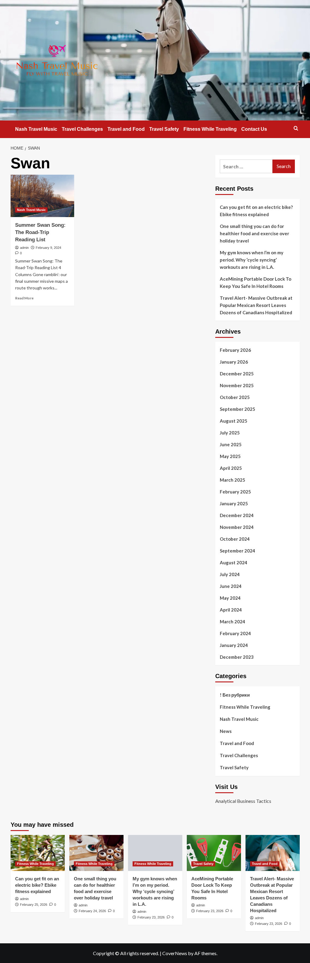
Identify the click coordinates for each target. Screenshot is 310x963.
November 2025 (237, 385)
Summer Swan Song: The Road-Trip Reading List (40, 232)
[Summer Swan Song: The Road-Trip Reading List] (42, 196)
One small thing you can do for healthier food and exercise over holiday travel (254, 233)
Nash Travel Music (36, 129)
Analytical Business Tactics (243, 801)
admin (24, 247)
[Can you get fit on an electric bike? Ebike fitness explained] (38, 853)
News (226, 731)
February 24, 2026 (92, 911)
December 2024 (237, 515)
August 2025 (233, 421)
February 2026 (235, 350)
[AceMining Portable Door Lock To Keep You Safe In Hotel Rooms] (214, 853)
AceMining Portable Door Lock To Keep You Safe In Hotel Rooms (255, 282)
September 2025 (237, 409)
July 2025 (230, 432)
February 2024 (235, 633)
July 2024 (230, 574)
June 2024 (231, 586)
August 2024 (233, 562)
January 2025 (234, 503)
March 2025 (232, 480)
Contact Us (254, 129)
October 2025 (235, 397)
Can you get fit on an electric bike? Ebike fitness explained (256, 210)
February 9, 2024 (48, 247)
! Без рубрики (235, 695)
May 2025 (230, 456)
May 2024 (230, 598)
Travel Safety (164, 129)
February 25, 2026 (33, 904)
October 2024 (235, 539)
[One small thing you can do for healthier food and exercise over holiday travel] (96, 853)
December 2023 (237, 657)
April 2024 (231, 609)
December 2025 (237, 373)
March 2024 (232, 621)
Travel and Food (126, 129)
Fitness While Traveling (210, 129)
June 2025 (231, 444)
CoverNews (174, 953)
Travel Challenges (82, 129)
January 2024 (234, 645)
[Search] (296, 128)
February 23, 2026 (151, 917)
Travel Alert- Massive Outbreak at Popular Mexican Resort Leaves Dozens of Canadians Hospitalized (256, 305)
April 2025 (231, 468)
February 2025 (235, 491)
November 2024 (237, 527)
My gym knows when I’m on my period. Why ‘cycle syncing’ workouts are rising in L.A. (251, 260)
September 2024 (237, 550)
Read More (24, 298)
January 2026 (234, 361)
